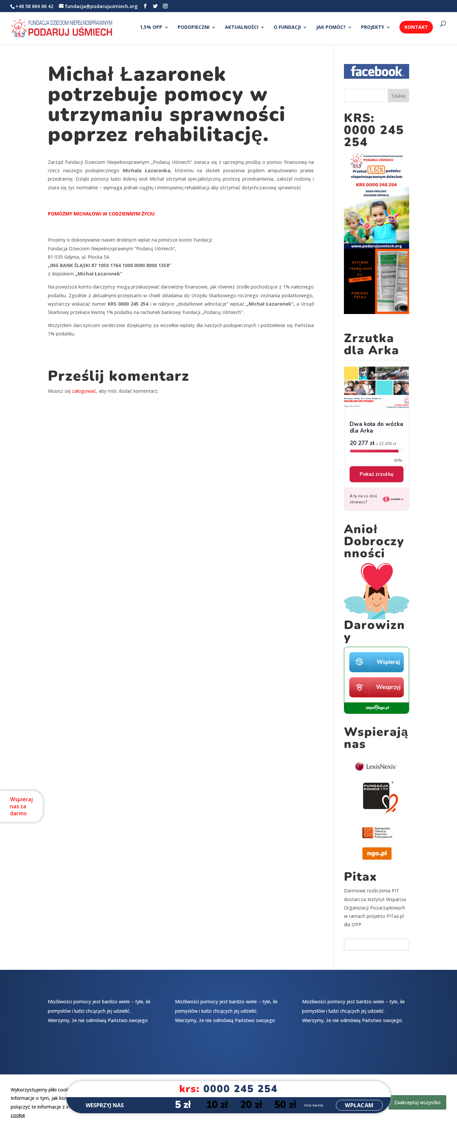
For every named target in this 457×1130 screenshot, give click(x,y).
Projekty (372, 27)
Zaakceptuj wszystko (417, 1102)
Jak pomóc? (331, 27)
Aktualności (241, 27)
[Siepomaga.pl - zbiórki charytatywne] (376, 712)
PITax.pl (395, 916)
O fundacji (287, 27)
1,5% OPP (151, 27)
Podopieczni (193, 27)
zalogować (84, 391)
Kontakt (416, 27)
